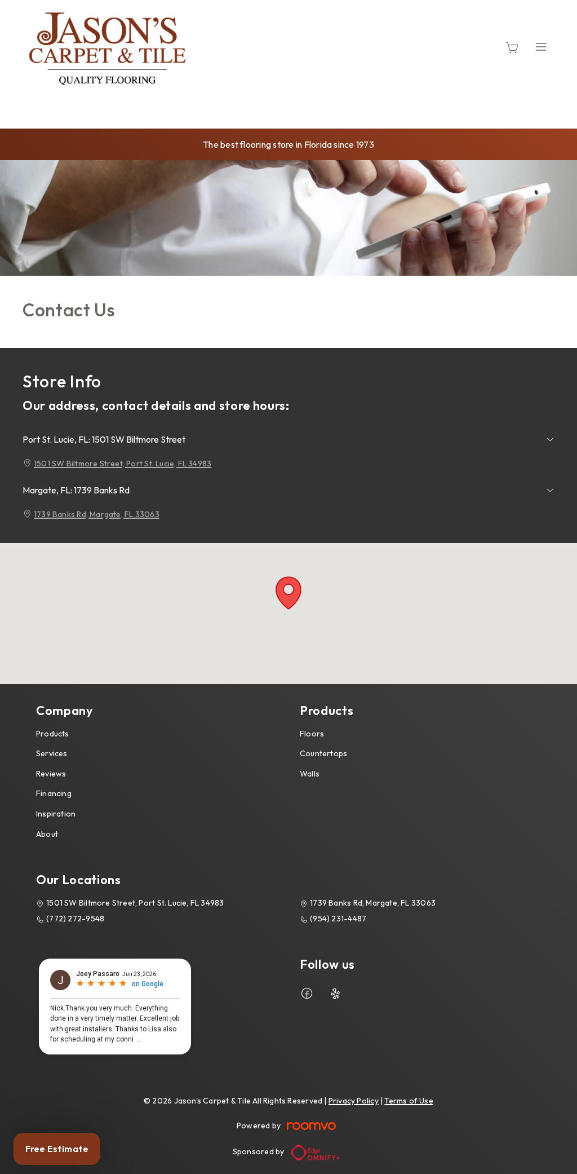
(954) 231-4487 (338, 918)
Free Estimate (56, 1148)
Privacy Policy (354, 1101)
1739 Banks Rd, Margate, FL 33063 (96, 514)
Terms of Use (408, 1101)
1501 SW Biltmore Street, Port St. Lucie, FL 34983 (122, 463)
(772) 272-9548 (75, 918)
